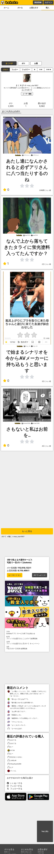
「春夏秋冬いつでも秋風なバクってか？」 (24, 718)
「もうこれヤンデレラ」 (18, 725)
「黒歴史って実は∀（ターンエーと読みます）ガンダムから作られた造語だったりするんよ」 (28, 707)
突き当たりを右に (16, 757)
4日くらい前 (46, 446)
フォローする (15, 786)
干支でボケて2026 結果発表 (16, 648)
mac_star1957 (19, 536)
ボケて (4, 536)
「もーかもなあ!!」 (16, 728)
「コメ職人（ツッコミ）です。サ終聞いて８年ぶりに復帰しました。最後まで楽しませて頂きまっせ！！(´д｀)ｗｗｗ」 (28, 693)
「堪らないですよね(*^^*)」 (19, 699)
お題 (36, 63)
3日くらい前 (46, 381)
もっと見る (27, 531)
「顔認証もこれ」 (16, 715)
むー (11, 747)
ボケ (23, 63)
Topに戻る (44, 831)
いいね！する (15, 783)
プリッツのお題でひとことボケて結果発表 (21, 637)
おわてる (13, 740)
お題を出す (34, 8)
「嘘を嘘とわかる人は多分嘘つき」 (22, 702)
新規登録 (37, 2)
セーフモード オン (14, 575)
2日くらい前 (46, 264)
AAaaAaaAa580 (15, 764)
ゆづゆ (12, 750)
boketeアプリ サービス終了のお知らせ (20, 632)
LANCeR (13, 760)
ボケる (20, 8)
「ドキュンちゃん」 (17, 722)
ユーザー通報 (27, 94)
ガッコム (13, 771)
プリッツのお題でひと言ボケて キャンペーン (23, 643)
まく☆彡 (9, 63)
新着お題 (41, 852)
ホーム (6, 8)
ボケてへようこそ (40, 575)
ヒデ (11, 767)
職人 (9, 536)
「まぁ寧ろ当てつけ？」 (18, 711)
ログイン (48, 2)
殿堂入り (7, 852)
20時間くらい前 (45, 190)
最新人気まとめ (26, 852)
